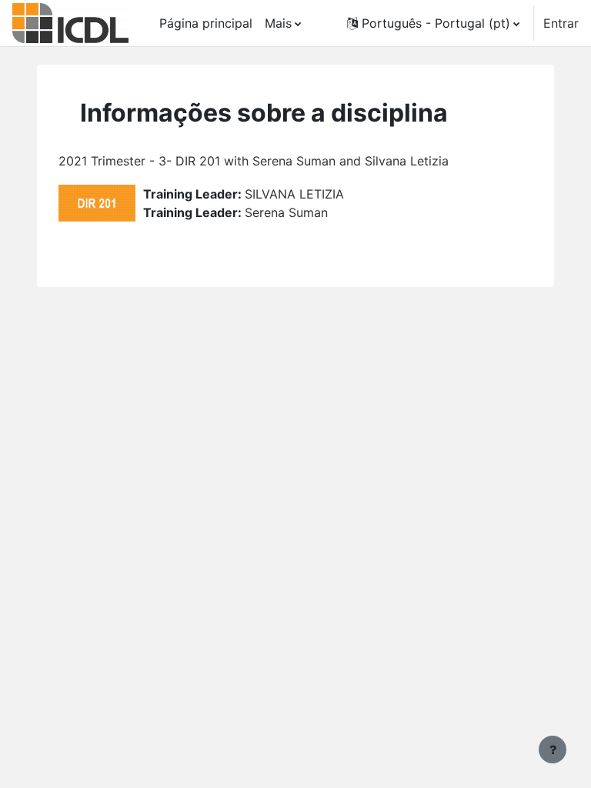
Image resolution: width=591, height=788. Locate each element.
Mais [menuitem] (278, 23)
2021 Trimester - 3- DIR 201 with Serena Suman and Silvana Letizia (253, 161)
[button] (433, 23)
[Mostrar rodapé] (552, 749)
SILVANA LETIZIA (294, 194)
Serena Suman (286, 212)
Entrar (561, 23)
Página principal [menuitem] (205, 23)
